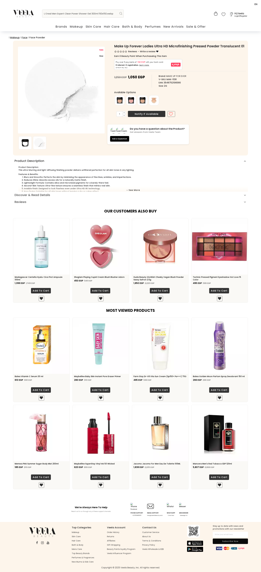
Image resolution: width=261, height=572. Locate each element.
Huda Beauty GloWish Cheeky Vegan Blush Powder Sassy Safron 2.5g (158, 278)
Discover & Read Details (32, 195)
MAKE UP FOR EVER (176, 76)
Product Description (29, 161)
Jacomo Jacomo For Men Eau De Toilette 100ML (156, 463)
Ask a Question (119, 138)
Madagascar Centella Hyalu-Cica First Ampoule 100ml (38, 278)
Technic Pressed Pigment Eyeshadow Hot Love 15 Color (217, 278)
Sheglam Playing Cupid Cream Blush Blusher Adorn (99, 277)
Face (24, 37)
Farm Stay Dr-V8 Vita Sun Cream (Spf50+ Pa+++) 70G (159, 376)
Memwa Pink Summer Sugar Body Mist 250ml (37, 463)
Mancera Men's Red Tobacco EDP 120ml (212, 463)
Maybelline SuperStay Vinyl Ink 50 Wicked (94, 463)
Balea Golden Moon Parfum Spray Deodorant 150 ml (219, 376)
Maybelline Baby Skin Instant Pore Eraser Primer (97, 376)
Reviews (20, 202)
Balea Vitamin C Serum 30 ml (29, 376)
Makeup (15, 37)
